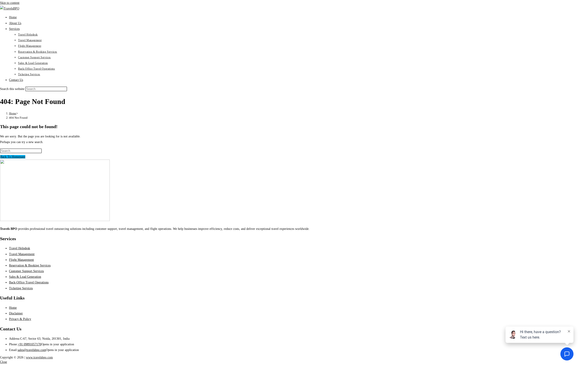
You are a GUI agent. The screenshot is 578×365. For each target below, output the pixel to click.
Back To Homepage (12, 156)
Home (13, 307)
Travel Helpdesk (19, 248)
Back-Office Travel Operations (29, 282)
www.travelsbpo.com (39, 357)
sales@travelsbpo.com (32, 350)
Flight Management (21, 259)
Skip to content (9, 3)
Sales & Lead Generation (25, 276)
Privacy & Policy (20, 319)
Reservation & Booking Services (30, 265)
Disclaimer (16, 313)
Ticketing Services (21, 288)
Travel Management (22, 254)
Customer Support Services (26, 271)
